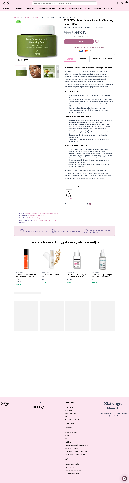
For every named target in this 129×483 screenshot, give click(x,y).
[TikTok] (42, 407)
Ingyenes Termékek (72, 448)
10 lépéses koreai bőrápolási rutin (76, 451)
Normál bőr (45, 213)
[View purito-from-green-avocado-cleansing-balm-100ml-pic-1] (35, 71)
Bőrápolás (25, 17)
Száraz (51, 213)
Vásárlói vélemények (72, 420)
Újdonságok (69, 410)
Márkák (67, 417)
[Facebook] (38, 407)
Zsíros (56, 213)
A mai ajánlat (69, 407)
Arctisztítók (34, 17)
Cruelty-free (33, 218)
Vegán (39, 218)
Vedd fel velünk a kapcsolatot (75, 454)
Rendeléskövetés (71, 433)
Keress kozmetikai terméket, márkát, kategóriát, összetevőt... (53, 3)
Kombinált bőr (37, 213)
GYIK (67, 436)
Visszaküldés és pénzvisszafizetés (76, 445)
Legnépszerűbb (70, 414)
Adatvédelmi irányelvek (73, 470)
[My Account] (117, 3)
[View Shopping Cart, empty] (126, 3)
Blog (66, 439)
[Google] (47, 407)
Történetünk (69, 467)
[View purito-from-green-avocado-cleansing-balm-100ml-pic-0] (21, 71)
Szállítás (68, 442)
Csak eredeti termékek (72, 464)
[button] (6, 8)
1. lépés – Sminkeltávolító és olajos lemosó (45, 220)
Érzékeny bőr (29, 213)
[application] (10, 8)
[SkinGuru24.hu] (5, 3)
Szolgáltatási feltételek (72, 473)
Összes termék (70, 423)
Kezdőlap (17, 17)
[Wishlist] (121, 3)
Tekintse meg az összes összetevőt (77, 204)
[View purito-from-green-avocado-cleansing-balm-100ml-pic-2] (49, 71)
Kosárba (80, 41)
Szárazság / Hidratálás (37, 215)
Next (58, 71)
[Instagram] (34, 407)
